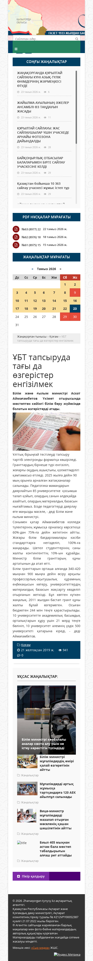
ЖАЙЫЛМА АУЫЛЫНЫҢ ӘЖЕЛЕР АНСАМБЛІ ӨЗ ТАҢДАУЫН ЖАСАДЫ (43, 106)
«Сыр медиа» (40, 948)
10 (17, 301)
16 (75, 301)
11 (26, 301)
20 (44, 308)
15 (65, 301)
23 (75, 308)
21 (54, 308)
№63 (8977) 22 (31, 229)
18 (26, 308)
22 (65, 308)
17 (17, 308)
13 (44, 301)
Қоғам (25, 645)
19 (35, 308)
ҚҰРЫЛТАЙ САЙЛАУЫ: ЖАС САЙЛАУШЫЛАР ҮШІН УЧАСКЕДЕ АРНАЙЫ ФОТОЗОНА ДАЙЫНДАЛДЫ (43, 134)
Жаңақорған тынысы (63, 20)
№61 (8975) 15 (31, 245)
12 (35, 301)
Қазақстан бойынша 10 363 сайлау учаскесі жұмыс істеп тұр (43, 185)
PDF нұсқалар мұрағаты (47, 217)
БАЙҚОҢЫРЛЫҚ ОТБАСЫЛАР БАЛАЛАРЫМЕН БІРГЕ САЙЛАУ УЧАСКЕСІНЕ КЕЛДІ (41, 162)
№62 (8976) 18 (31, 237)
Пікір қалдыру (33, 876)
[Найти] (76, 38)
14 (54, 301)
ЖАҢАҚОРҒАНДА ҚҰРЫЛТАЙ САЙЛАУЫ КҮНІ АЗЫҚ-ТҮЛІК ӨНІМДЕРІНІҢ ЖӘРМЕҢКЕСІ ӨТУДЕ (39, 79)
